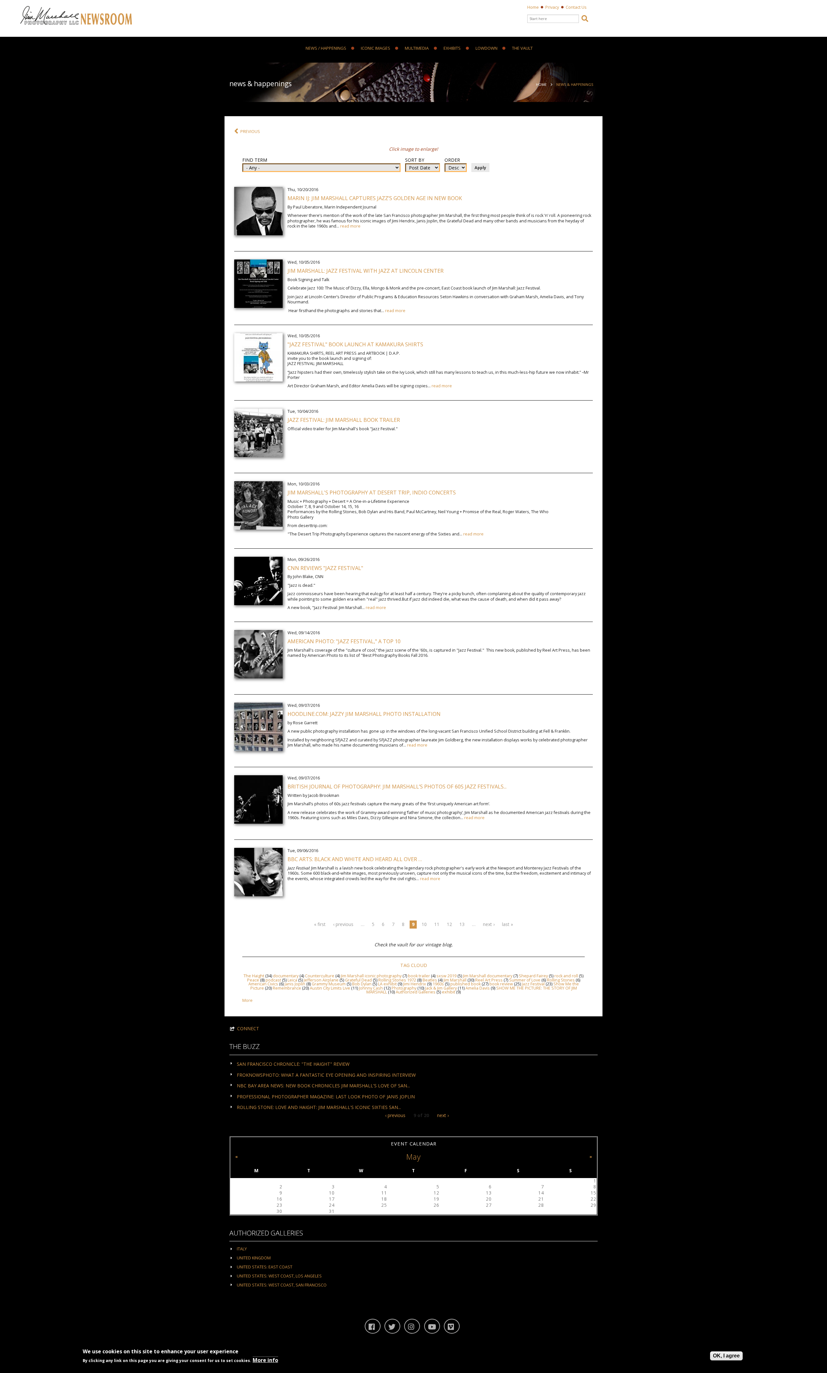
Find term (254, 160)
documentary (285, 976)
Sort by (414, 160)
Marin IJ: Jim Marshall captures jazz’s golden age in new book (375, 198)
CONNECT (248, 1028)
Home (533, 7)
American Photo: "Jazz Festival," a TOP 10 (344, 641)
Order (452, 160)
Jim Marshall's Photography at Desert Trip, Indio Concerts (372, 492)
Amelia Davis (478, 988)
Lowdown (486, 48)
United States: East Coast (264, 1267)
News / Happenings (326, 48)
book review (501, 984)
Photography (404, 988)
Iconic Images (375, 48)
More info (265, 1360)
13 (462, 924)
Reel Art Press (489, 980)
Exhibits (452, 48)
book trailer (419, 976)
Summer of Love (524, 980)
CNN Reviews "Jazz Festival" (325, 568)
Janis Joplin (295, 984)
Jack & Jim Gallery (441, 988)
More (247, 1000)
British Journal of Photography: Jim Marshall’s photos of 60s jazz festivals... (397, 786)
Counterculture (319, 976)
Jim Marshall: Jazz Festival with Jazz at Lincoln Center (366, 270)
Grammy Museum (329, 984)
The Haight (254, 976)
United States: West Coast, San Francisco (282, 1285)
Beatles (430, 980)
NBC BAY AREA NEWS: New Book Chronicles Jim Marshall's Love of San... (323, 1086)
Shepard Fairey (533, 976)
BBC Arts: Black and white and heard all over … (355, 859)
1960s (438, 984)
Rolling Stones (561, 980)
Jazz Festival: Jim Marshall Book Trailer (344, 419)
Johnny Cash (371, 988)
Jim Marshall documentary (487, 976)
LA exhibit (387, 984)
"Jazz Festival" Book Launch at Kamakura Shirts (355, 344)
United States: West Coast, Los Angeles (279, 1276)
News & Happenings (574, 84)
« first (320, 924)
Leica (292, 980)
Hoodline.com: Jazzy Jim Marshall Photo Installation (364, 713)
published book (465, 984)
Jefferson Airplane (321, 980)
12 (449, 924)
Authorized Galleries (415, 992)
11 (436, 924)
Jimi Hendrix (414, 984)
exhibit (448, 992)
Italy (242, 1249)
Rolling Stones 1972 (397, 980)
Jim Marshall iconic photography (371, 976)
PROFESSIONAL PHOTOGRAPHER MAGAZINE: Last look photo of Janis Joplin (326, 1096)
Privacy (552, 7)
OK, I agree (726, 1355)
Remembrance (287, 988)
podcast (273, 980)
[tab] (413, 1063)
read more (350, 226)
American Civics (263, 984)
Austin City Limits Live (330, 988)
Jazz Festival (533, 984)
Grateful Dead (358, 980)
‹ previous (343, 924)
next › (489, 924)
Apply (480, 167)
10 (424, 924)
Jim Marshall (455, 980)
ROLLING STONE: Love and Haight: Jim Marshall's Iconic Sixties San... (319, 1107)
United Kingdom (254, 1258)
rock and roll (566, 976)
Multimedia (417, 48)
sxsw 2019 (446, 976)
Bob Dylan (362, 984)
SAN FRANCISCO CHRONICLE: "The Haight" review (293, 1064)
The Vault (522, 48)
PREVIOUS (250, 131)
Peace (253, 980)
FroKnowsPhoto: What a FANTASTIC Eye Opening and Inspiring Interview (326, 1075)
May (413, 1157)
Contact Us (576, 7)
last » (507, 924)
